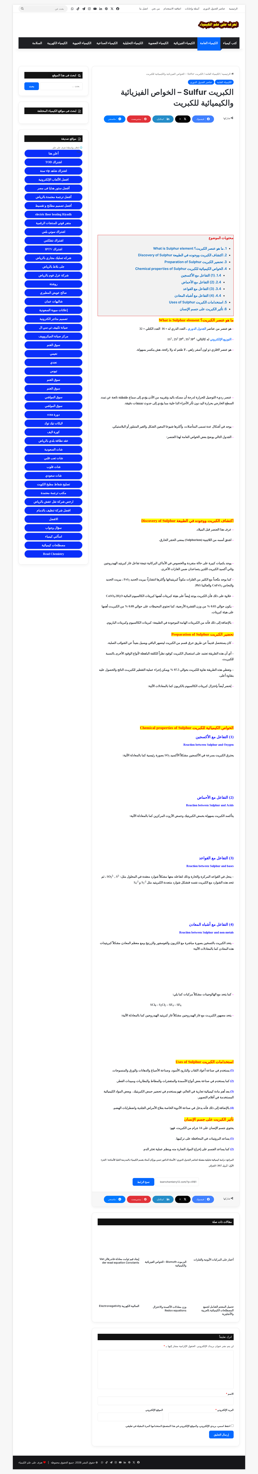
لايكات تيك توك (53, 423)
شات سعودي (53, 475)
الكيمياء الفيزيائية (184, 43)
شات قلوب (53, 466)
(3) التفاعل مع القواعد (198, 289)
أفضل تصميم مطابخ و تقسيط (53, 205)
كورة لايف (53, 432)
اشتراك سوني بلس (53, 231)
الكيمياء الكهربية (57, 43)
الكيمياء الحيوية (82, 43)
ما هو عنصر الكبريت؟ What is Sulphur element (188, 248)
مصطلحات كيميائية (53, 545)
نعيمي (53, 353)
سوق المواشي (53, 397)
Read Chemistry (53, 553)
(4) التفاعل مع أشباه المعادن (194, 296)
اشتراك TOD (53, 162)
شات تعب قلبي (53, 458)
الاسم (230, 1393)
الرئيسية (233, 8)
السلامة (37, 43)
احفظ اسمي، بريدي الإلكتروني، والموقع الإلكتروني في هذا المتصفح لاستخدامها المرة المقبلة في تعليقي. (177, 1425)
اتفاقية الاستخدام (172, 8)
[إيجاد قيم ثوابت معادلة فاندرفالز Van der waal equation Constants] (118, 1242)
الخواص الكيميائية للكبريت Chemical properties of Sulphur (179, 269)
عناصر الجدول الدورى (214, 8)
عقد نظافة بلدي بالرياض (53, 440)
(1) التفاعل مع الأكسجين (198, 275)
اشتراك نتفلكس (53, 240)
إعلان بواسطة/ (68, 149)
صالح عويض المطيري (53, 292)
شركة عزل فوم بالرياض (54, 275)
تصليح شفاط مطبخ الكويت (53, 484)
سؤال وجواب (53, 527)
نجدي (53, 362)
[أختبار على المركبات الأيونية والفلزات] (213, 1242)
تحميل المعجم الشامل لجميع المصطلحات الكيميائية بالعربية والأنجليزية (217, 1310)
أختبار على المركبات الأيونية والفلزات (214, 1259)
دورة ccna (53, 414)
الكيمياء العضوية (158, 43)
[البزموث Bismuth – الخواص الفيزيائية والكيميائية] (165, 1243)
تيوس (53, 371)
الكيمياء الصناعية (107, 43)
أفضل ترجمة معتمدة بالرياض (53, 197)
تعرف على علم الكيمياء (30, 1462)
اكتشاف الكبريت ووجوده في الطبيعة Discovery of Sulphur (180, 255)
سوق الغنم (53, 345)
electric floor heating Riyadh (53, 214)
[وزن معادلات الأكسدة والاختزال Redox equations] (165, 1287)
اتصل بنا (143, 8)
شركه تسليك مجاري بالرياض (53, 257)
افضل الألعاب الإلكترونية (54, 179)
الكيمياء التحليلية (133, 43)
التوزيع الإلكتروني (220, 339)
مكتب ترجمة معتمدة (53, 493)
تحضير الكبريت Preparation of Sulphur (194, 262)
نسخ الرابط (143, 1181)
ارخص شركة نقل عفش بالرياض (53, 501)
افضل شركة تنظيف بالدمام (53, 510)
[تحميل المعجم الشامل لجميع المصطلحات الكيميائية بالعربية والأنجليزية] (213, 1287)
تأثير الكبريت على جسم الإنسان (201, 309)
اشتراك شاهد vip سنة (53, 170)
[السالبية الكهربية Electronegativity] (118, 1287)
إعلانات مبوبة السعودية (53, 310)
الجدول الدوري (197, 328)
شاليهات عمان (54, 301)
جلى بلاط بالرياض (53, 266)
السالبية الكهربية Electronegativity (119, 1305)
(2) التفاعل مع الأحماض (198, 282)
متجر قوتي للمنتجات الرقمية (53, 223)
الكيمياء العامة (209, 43)
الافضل (53, 519)
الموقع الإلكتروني (154, 1409)
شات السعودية (53, 449)
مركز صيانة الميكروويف (53, 336)
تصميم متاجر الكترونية (53, 318)
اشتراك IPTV (53, 249)
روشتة (53, 284)
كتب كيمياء (230, 43)
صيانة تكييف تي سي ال (53, 327)
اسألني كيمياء (53, 536)
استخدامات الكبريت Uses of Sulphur (196, 302)
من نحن (156, 8)
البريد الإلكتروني (224, 1409)
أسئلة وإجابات (192, 8)
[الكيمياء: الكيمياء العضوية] (218, 25)
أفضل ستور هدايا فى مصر (53, 188)
